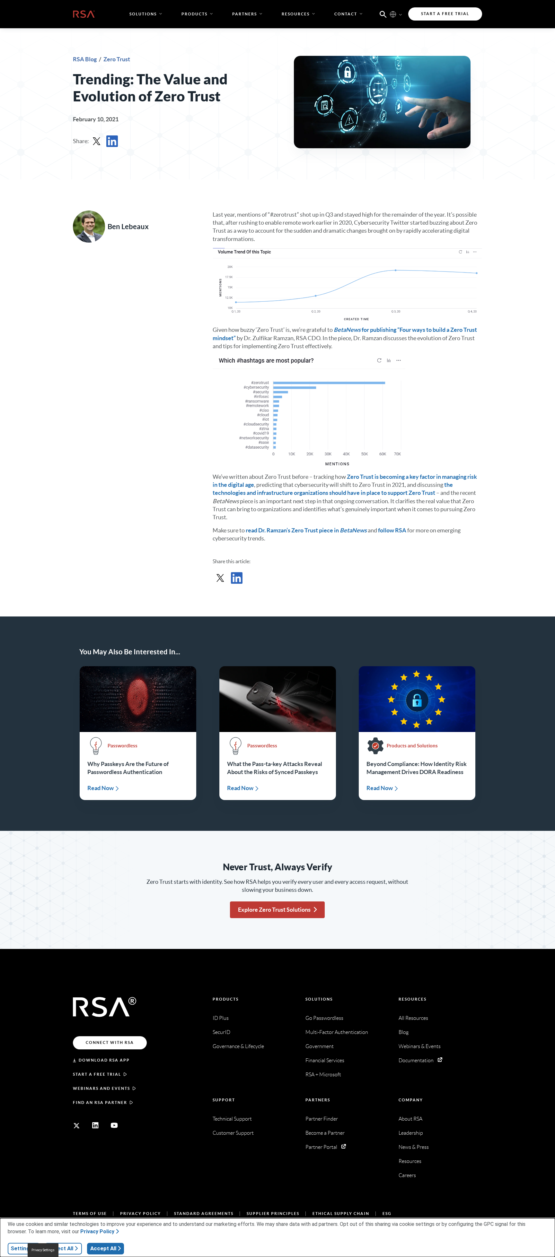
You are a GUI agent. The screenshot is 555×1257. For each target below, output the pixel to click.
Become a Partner (325, 1133)
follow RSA (392, 530)
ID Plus (221, 1018)
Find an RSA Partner (100, 1102)
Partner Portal (321, 1147)
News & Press (414, 1147)
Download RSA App (104, 1060)
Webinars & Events (420, 1046)
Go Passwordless (324, 1018)
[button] (383, 14)
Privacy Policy (140, 1213)
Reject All (61, 1248)
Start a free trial (97, 1074)
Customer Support (233, 1133)
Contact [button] (345, 14)
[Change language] (393, 14)
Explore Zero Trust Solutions (274, 909)
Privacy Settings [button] (43, 1250)
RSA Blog (85, 59)
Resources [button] (296, 14)
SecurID (221, 1032)
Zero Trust (116, 59)
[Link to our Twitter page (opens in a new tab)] (76, 1125)
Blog (404, 1032)
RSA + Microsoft (323, 1074)
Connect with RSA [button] (110, 1042)
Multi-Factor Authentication (336, 1032)
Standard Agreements (203, 1213)
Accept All (103, 1248)
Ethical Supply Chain (341, 1213)
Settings (21, 1248)
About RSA (410, 1119)
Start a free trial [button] (445, 14)
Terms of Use (90, 1213)
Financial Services (324, 1060)
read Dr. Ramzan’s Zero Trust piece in (306, 530)
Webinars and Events (101, 1088)
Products (226, 999)
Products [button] (194, 14)
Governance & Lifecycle (238, 1046)
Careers (407, 1175)
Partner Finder (321, 1119)
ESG (387, 1213)
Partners (317, 1100)
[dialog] (277, 1237)
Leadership (411, 1133)
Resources (413, 999)
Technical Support (232, 1119)
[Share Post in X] (96, 141)
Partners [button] (244, 14)
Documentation (416, 1060)
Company (411, 1100)
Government (319, 1046)
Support (224, 1100)
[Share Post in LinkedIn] (112, 141)
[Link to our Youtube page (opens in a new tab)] (114, 1125)
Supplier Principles (273, 1213)
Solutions (319, 999)
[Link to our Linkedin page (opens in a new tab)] (95, 1125)
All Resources (413, 1018)
